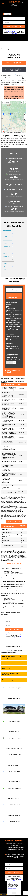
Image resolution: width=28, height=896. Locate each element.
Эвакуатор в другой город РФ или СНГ (14, 70)
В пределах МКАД (13, 346)
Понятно (14, 892)
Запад (5, 253)
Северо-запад (7, 256)
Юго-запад (6, 259)
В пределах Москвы (13, 336)
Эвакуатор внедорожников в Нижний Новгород (15, 857)
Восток (5, 243)
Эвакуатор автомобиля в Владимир (15, 847)
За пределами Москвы (14, 339)
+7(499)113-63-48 (15, 1)
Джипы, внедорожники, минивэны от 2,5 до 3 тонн (15, 323)
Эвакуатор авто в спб (15, 845)
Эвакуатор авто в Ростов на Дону (15, 843)
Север (5, 236)
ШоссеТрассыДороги (5, 266)
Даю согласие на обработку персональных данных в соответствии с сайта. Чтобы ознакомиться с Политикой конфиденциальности (14, 635)
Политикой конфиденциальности (11, 31)
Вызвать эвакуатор (14, 26)
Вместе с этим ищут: (8, 680)
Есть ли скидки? (6, 668)
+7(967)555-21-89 (15, 3)
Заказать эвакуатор (14, 563)
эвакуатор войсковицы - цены (13, 500)
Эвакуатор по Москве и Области (14, 63)
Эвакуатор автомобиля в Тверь (15, 849)
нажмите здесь (14, 33)
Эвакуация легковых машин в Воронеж (15, 854)
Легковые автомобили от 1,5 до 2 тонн (14, 315)
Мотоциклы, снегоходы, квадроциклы (14, 307)
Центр (5, 233)
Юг (4, 249)
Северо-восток (7, 240)
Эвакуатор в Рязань (15, 851)
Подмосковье (7, 230)
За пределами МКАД (13, 348)
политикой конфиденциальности (12, 888)
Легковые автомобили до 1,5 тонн (15, 311)
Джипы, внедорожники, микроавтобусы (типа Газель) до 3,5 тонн (14, 328)
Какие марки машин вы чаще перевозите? (10, 674)
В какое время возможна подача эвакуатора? (11, 657)
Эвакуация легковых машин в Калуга (15, 852)
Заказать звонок (14, 521)
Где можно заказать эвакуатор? (11, 663)
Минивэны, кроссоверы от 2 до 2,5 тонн (14, 319)
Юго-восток (6, 246)
